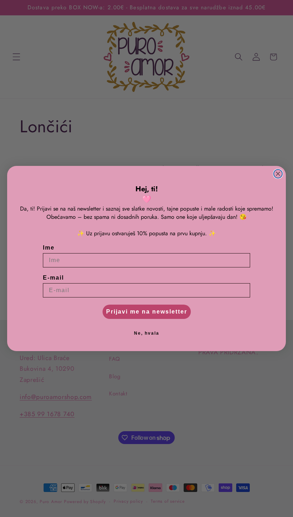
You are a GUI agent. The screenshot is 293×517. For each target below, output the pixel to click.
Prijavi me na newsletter (146, 312)
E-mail (53, 278)
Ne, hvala (146, 333)
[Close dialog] (278, 173)
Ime (49, 248)
